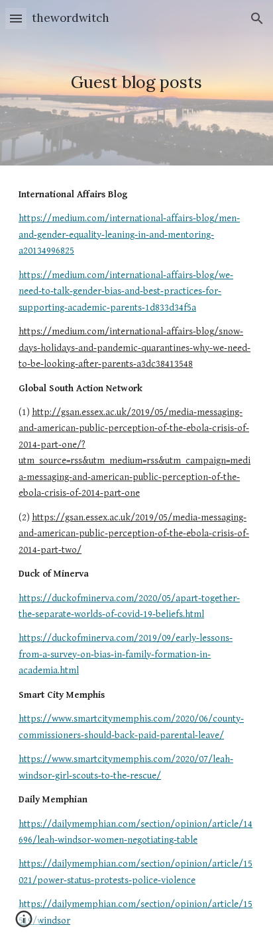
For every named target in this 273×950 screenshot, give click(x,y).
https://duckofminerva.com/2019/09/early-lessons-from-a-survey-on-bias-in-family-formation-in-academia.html (126, 654)
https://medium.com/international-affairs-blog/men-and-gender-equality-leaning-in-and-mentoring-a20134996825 (129, 234)
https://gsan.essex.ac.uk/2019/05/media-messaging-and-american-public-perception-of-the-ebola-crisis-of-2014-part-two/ (134, 533)
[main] (136, 82)
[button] (16, 18)
